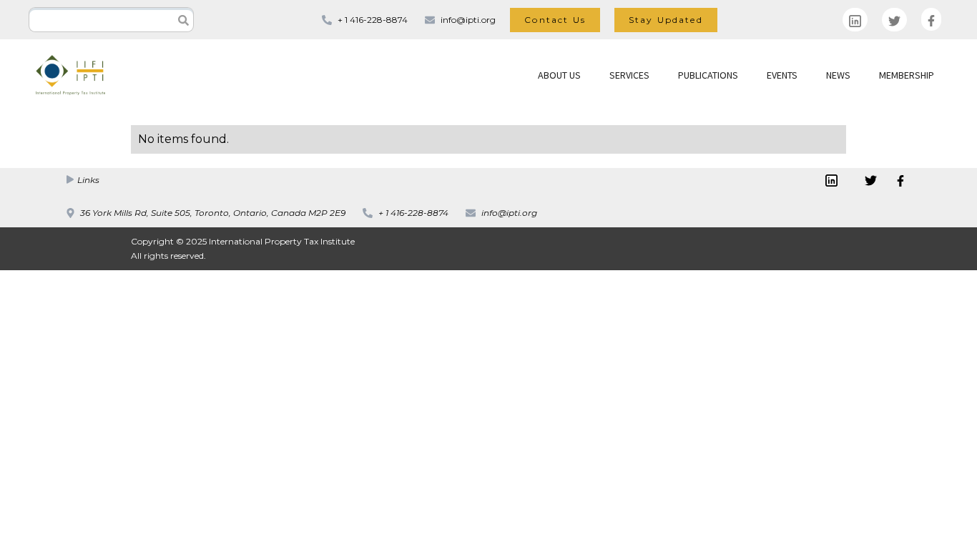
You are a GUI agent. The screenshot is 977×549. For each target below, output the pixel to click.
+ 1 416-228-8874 (373, 19)
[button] (559, 75)
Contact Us (555, 19)
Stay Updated (666, 19)
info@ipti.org (468, 19)
